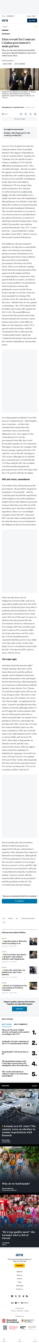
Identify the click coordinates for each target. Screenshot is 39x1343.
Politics (5, 26)
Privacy (13, 1311)
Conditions (20, 1311)
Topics (20, 1282)
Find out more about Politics (14, 932)
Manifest (19, 1271)
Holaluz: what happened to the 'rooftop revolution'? (17, 134)
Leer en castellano (19, 63)
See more (34, 1085)
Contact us (19, 1289)
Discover (5, 1086)
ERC (4, 918)
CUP (4, 922)
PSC (17, 918)
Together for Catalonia (27, 918)
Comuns (10, 918)
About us (19, 1275)
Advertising (19, 1285)
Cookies (26, 1311)
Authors (19, 1278)
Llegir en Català (7, 63)
